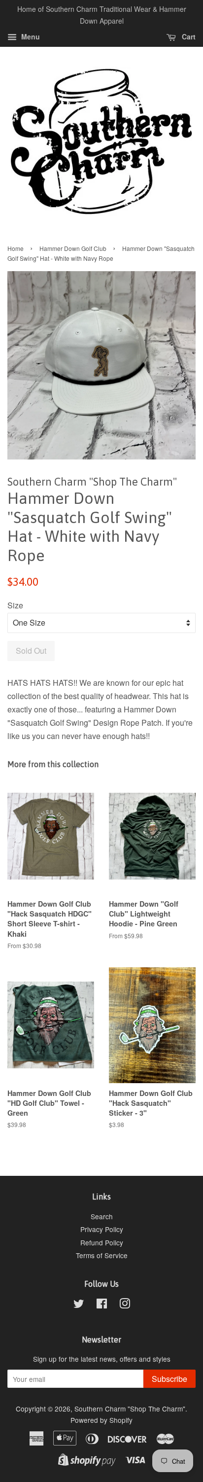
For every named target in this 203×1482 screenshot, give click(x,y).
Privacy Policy (101, 1229)
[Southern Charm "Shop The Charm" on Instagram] (124, 1305)
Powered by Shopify (101, 1420)
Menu (29, 36)
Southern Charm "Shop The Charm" (129, 1408)
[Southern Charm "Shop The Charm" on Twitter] (78, 1305)
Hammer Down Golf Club (72, 248)
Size (15, 605)
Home (15, 248)
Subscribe (169, 1378)
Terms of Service (102, 1255)
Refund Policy (101, 1242)
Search (102, 1216)
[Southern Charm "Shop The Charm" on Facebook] (101, 1305)
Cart (188, 36)
